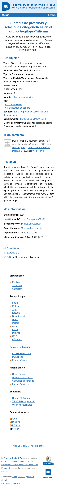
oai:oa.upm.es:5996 (32, 224)
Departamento (19, 316)
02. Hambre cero (13, 104)
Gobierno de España (22, 377)
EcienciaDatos (19, 360)
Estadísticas (13, 248)
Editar (10, 257)
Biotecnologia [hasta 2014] (33, 119)
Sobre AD (17, 285)
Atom (14, 419)
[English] (52, 15)
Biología (18, 97)
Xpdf (23, 147)
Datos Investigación (20, 347)
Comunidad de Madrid (23, 381)
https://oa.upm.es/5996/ (33, 219)
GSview (16, 147)
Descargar (17, 151)
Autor (14, 326)
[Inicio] (28, 6)
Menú (5, 15)
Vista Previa (38, 151)
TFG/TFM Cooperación (23, 401)
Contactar (17, 289)
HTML (4, 480)
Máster (15, 323)
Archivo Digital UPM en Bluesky (28, 446)
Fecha (15, 303)
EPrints (4, 471)
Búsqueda (17, 339)
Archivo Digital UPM (13, 458)
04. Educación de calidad (17, 108)
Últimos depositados (22, 405)
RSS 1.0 (16, 425)
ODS (14, 336)
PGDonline (17, 357)
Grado (15, 319)
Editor (15, 329)
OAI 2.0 (16, 429)
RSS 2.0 (16, 422)
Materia (16, 306)
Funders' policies (20, 384)
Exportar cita (13, 253)
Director (16, 333)
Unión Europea (19, 374)
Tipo (14, 309)
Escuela (16, 313)
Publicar (16, 282)
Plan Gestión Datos (21, 353)
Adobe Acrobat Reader (39, 147)
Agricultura (28, 97)
